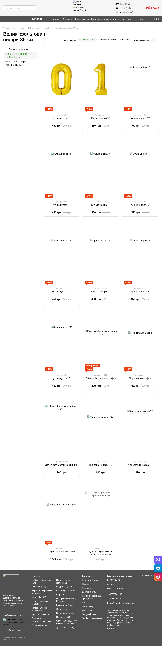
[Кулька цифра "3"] (61, 166)
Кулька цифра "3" (61, 205)
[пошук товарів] (33, 7)
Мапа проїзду (113, 628)
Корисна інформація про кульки (107, 19)
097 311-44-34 (123, 4)
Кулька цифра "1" (100, 118)
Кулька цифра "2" (140, 118)
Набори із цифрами (17, 49)
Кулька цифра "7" (100, 291)
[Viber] (158, 560)
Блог (129, 19)
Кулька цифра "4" (100, 205)
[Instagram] (158, 577)
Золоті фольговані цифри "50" (61, 464)
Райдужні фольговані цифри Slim (100, 379)
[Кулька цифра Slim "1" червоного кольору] (101, 512)
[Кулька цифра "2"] (140, 79)
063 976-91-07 (123, 8)
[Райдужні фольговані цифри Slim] (101, 339)
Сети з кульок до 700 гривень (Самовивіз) (66, 622)
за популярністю (87, 39)
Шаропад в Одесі (64, 605)
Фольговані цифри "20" (100, 464)
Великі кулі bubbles (65, 590)
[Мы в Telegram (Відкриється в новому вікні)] (15, 19)
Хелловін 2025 (39, 597)
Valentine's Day (39, 586)
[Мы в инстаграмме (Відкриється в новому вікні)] (10, 19)
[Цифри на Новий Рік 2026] (61, 512)
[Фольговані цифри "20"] (101, 426)
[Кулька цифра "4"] (101, 166)
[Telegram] (158, 568)
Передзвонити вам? (124, 12)
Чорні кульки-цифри (140, 378)
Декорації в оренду (65, 627)
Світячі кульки (63, 609)
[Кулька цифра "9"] (61, 339)
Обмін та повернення (92, 618)
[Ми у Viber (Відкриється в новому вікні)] (20, 19)
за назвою (124, 39)
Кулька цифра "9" (61, 378)
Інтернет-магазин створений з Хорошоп (15, 638)
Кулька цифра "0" (61, 118)
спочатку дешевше (107, 39)
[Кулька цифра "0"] (61, 79)
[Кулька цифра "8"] (140, 252)
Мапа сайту (87, 606)
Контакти (67, 19)
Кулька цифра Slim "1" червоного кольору (101, 553)
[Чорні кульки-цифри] (140, 339)
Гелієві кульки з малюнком (39, 609)
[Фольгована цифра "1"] (140, 426)
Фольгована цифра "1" (140, 464)
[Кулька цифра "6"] (61, 252)
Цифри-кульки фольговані (63, 581)
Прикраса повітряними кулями (41, 619)
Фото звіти (87, 610)
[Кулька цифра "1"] (101, 79)
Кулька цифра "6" (61, 291)
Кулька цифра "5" (140, 205)
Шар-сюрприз (62, 594)
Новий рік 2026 (63, 617)
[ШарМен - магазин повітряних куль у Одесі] (11, 582)
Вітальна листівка (65, 613)
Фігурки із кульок (64, 586)
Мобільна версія (13, 630)
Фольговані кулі (39, 625)
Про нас (56, 19)
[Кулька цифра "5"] (140, 166)
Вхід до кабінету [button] (90, 580)
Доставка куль (81, 19)
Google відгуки (89, 614)
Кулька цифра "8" (140, 291)
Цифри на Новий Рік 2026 (61, 551)
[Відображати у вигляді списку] (157, 40)
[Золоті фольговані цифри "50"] (61, 426)
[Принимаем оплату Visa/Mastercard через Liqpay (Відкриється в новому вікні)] (15, 622)
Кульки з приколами (41, 614)
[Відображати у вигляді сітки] (153, 40)
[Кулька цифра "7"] (101, 252)
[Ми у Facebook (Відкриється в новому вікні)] (5, 19)
